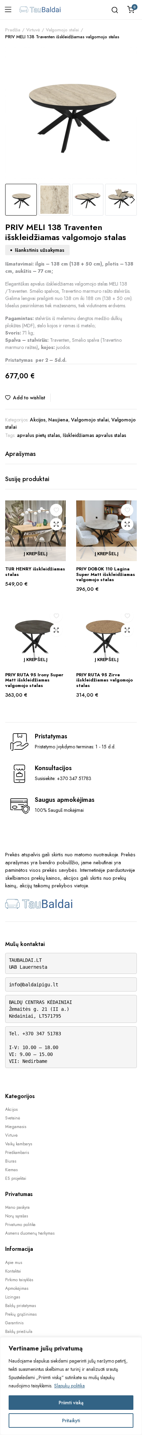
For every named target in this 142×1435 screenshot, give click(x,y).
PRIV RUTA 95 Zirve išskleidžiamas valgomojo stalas (104, 680)
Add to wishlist (29, 397)
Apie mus (13, 1262)
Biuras (10, 1161)
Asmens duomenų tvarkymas (29, 1233)
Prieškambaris (17, 1152)
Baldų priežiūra (18, 1331)
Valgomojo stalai (62, 30)
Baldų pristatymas (20, 1306)
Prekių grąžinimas (21, 1314)
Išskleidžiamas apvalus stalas (94, 435)
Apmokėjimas (16, 1288)
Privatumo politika (20, 1225)
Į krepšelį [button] (35, 554)
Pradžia (12, 30)
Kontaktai (13, 1271)
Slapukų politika (69, 1385)
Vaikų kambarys (18, 1144)
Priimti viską (71, 1402)
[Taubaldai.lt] (40, 9)
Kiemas (11, 1170)
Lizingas (12, 1297)
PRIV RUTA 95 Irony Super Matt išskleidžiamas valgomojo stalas (34, 680)
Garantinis (14, 1323)
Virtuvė (33, 30)
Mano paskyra (17, 1207)
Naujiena (58, 419)
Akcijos (38, 419)
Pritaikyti (71, 1420)
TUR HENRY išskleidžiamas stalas (35, 571)
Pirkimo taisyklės (19, 1280)
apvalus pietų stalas (38, 435)
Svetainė (12, 1118)
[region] (71, 1386)
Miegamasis (15, 1127)
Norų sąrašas (16, 1216)
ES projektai (15, 1178)
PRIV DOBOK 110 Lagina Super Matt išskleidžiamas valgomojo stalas (105, 574)
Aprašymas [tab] (20, 453)
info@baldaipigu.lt (33, 984)
